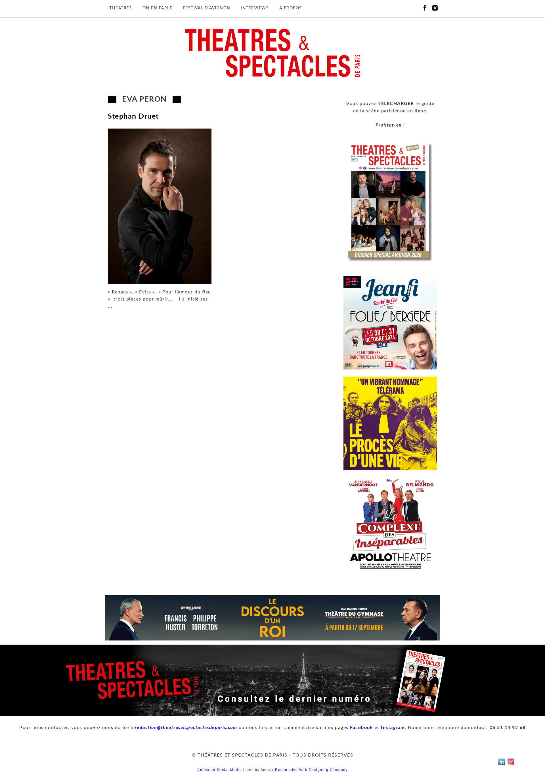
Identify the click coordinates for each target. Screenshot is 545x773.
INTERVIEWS (255, 8)
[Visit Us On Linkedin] (501, 765)
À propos (290, 8)
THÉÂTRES (120, 8)
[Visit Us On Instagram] (510, 765)
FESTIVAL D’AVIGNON (206, 8)
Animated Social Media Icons (225, 770)
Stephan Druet (133, 116)
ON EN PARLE (157, 8)
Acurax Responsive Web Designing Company (304, 770)
